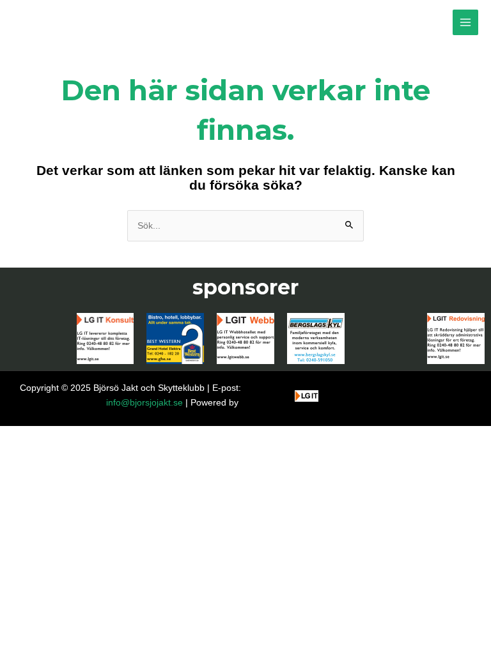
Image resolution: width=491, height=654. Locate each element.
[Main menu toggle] (466, 23)
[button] (463, 636)
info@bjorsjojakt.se (144, 402)
